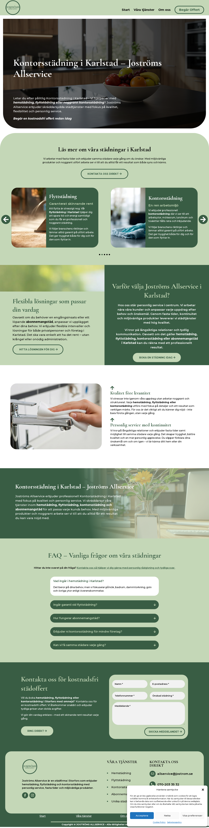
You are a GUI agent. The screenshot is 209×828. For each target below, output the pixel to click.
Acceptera (142, 815)
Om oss (164, 10)
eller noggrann (69, 102)
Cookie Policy (159, 822)
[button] (202, 789)
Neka (167, 815)
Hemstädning (121, 773)
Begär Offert (189, 10)
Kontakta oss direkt (103, 173)
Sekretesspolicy (174, 822)
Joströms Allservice (90, 824)
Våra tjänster (144, 10)
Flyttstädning (121, 780)
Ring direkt (35, 731)
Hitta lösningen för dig (37, 349)
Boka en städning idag (156, 357)
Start (126, 10)
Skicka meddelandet (164, 731)
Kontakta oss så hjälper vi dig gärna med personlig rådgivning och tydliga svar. (126, 567)
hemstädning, (24, 102)
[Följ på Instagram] (32, 795)
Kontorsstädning (123, 787)
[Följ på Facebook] (25, 795)
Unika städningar (123, 801)
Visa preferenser (192, 815)
